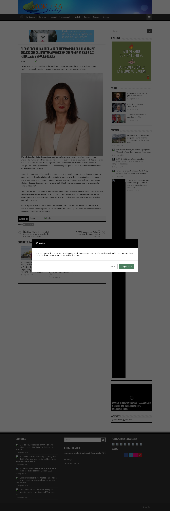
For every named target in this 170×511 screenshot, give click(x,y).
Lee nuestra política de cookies (68, 255)
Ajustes (112, 267)
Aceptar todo (127, 267)
